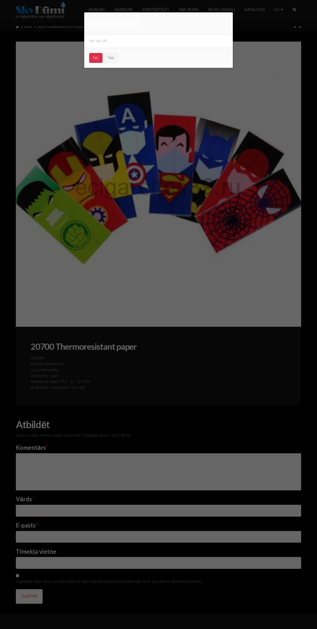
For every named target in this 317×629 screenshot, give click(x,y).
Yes (110, 57)
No (96, 57)
